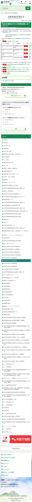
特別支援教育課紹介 (8, 291)
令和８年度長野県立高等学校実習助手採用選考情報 (14, 419)
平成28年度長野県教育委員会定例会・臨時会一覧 (14, 202)
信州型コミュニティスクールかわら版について (13, 235)
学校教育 (6, 139)
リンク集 (6, 165)
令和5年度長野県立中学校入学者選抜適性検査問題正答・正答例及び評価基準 (17, 370)
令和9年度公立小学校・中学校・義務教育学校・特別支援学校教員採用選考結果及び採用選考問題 (17, 388)
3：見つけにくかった (8, 124)
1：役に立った (6, 109)
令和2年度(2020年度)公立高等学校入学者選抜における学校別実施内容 (17, 331)
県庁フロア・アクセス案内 (8, 472)
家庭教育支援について (8, 199)
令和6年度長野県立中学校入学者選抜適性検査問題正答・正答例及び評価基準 (17, 381)
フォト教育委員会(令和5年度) (10, 385)
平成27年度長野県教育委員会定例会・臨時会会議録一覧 (15, 211)
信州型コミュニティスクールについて (12, 306)
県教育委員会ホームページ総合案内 (11, 277)
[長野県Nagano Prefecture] (5, 2)
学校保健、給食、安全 (8, 162)
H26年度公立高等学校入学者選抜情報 (12, 252)
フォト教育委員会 (7, 366)
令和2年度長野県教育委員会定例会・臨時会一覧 (14, 272)
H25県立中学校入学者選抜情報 (10, 266)
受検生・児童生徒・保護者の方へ (11, 168)
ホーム (2, 13)
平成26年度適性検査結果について (13, 34)
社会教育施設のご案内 (8, 309)
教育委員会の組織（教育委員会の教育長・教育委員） (15, 317)
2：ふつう (5, 111)
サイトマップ (5, 463)
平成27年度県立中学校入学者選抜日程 (12, 246)
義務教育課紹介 (7, 286)
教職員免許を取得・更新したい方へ (11, 174)
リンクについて (6, 469)
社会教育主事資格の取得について (11, 311)
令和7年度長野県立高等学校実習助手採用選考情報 (14, 392)
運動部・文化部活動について (10, 280)
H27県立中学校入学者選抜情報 (10, 257)
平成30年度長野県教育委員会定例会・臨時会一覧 (14, 208)
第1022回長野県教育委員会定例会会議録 (12, 213)
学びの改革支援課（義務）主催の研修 (12, 416)
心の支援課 (6, 297)
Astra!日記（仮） (7, 431)
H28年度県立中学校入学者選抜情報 (11, 269)
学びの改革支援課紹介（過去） (10, 399)
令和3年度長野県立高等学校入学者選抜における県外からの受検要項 (17, 357)
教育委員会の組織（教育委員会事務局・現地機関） (14, 320)
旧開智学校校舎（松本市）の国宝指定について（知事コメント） (16, 231)
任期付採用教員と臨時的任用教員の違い (12, 205)
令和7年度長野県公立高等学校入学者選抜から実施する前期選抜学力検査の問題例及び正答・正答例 (17, 374)
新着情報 (6, 179)
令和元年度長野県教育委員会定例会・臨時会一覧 (14, 228)
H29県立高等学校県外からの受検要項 (12, 249)
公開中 (30, 46)
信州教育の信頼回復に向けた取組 (11, 185)
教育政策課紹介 (7, 283)
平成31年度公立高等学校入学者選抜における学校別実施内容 (16, 340)
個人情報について (6, 460)
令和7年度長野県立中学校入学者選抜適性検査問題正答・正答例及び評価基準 (17, 396)
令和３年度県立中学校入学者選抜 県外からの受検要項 (15, 347)
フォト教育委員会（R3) (9, 364)
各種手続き (6, 219)
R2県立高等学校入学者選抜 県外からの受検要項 (14, 334)
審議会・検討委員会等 (8, 191)
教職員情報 (6, 148)
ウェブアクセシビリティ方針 (9, 457)
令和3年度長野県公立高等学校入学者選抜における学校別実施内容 (17, 343)
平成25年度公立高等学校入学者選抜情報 (12, 255)
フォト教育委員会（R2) (9, 402)
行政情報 (6, 142)
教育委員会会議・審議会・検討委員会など (13, 154)
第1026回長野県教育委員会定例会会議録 (12, 216)
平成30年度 (6, 410)
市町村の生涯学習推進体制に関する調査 (12, 240)
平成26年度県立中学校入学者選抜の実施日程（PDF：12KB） (18, 72)
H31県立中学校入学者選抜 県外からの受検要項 (14, 354)
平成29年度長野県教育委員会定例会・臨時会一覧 (14, 188)
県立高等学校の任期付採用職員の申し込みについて (14, 196)
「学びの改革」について (9, 274)
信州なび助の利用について (9, 225)
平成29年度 (6, 407)
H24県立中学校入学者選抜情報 (10, 263)
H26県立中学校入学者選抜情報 (10, 260)
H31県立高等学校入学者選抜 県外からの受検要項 (14, 337)
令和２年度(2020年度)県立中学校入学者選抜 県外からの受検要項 (17, 350)
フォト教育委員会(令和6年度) (10, 413)
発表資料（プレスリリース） (10, 182)
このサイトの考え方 (7, 454)
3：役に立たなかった (8, 113)
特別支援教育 (6, 156)
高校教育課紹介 (7, 289)
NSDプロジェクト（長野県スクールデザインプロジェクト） (16, 378)
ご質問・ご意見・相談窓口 (9, 176)
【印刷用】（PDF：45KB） (13, 41)
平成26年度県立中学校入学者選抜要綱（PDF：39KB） (18, 64)
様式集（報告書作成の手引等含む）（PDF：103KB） (18, 69)
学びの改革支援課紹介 (8, 294)
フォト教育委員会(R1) (8, 404)
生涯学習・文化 (7, 145)
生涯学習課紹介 (7, 300)
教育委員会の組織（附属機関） (10, 323)
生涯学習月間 (6, 237)
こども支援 (6, 159)
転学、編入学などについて (9, 243)
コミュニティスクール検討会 (10, 426)
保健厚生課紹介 (7, 303)
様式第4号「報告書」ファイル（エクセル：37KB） (18, 67)
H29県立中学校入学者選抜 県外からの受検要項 (14, 361)
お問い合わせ (5, 475)
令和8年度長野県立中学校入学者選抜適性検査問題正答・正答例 (17, 422)
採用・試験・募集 (7, 151)
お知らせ (6, 222)
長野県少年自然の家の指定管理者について (13, 193)
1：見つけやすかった (8, 119)
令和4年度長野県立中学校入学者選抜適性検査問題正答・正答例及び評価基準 (17, 327)
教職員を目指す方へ (8, 171)
